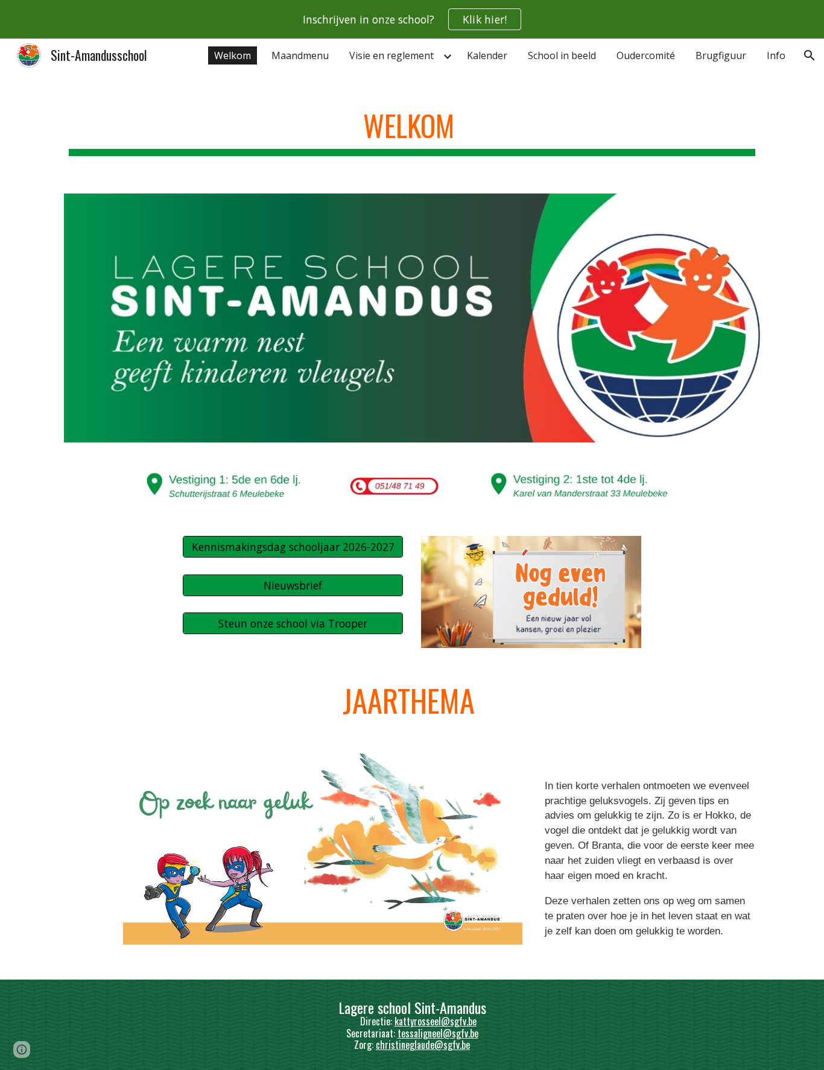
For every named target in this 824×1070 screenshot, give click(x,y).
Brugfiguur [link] (721, 55)
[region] (412, 19)
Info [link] (776, 55)
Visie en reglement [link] (391, 55)
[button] (809, 55)
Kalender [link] (487, 55)
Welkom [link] (232, 55)
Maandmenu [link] (300, 55)
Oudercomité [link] (645, 55)
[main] (412, 127)
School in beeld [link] (562, 55)
